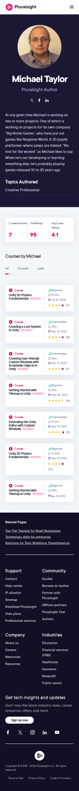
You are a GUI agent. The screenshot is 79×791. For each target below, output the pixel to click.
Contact (11, 579)
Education (49, 643)
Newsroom (12, 657)
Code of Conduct (60, 778)
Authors (48, 619)
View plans (13, 613)
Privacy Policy (37, 778)
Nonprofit (49, 676)
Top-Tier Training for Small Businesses (33, 531)
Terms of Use (15, 778)
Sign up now (19, 720)
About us (12, 643)
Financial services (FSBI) (55, 652)
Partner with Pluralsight (51, 595)
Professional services (20, 620)
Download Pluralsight (21, 607)
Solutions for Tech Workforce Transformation (37, 543)
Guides (47, 579)
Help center (13, 586)
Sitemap (11, 600)
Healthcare (50, 662)
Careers (10, 650)
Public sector (52, 683)
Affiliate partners (54, 605)
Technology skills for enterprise (28, 537)
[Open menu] (72, 7)
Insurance (49, 669)
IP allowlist (13, 593)
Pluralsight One (53, 612)
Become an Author (55, 586)
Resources (12, 664)
